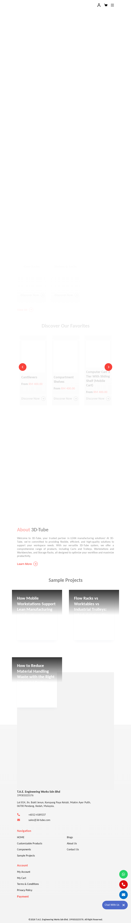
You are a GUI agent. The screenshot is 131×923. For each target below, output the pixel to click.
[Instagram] (30, 769)
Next (108, 367)
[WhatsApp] (41, 769)
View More (27, 610)
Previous (22, 367)
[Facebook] (20, 769)
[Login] (99, 5)
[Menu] (112, 5)
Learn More (24, 564)
